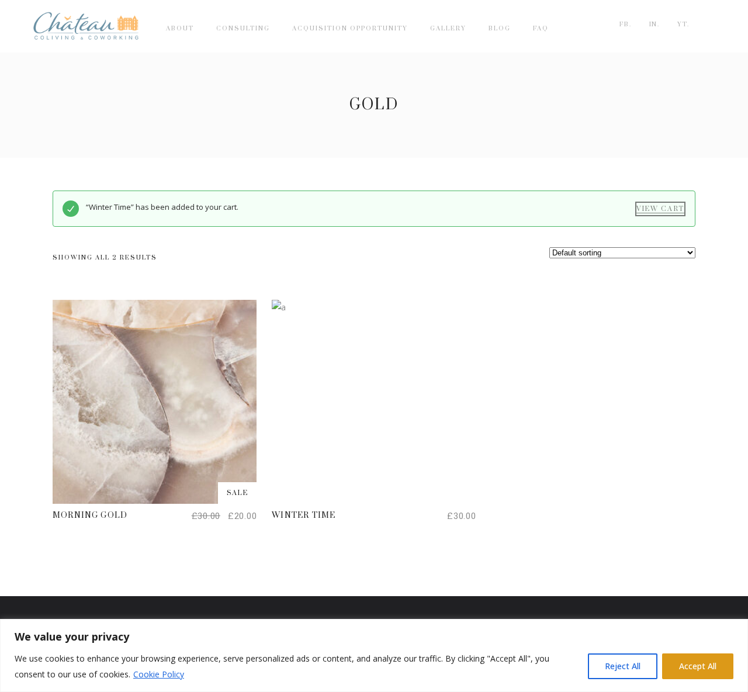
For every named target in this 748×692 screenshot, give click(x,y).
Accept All (697, 666)
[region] (374, 655)
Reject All (622, 666)
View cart (660, 209)
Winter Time (303, 515)
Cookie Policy (158, 674)
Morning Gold (90, 515)
